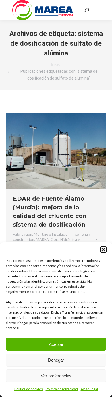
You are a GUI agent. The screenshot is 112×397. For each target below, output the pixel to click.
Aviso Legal (89, 389)
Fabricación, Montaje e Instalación (41, 234)
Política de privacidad (62, 389)
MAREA (42, 239)
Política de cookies (28, 389)
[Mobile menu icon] (100, 10)
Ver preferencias (56, 375)
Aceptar (56, 344)
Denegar (56, 360)
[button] (103, 249)
